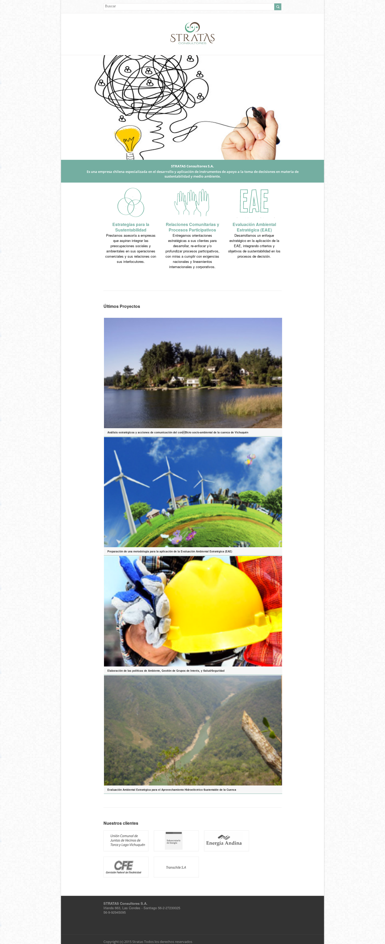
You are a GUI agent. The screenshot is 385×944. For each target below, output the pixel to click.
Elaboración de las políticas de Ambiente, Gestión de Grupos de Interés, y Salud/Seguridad (165, 670)
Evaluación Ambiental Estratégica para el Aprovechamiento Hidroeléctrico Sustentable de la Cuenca (171, 790)
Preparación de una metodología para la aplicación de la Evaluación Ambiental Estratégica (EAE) (169, 551)
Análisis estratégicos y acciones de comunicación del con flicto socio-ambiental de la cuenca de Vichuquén (177, 432)
